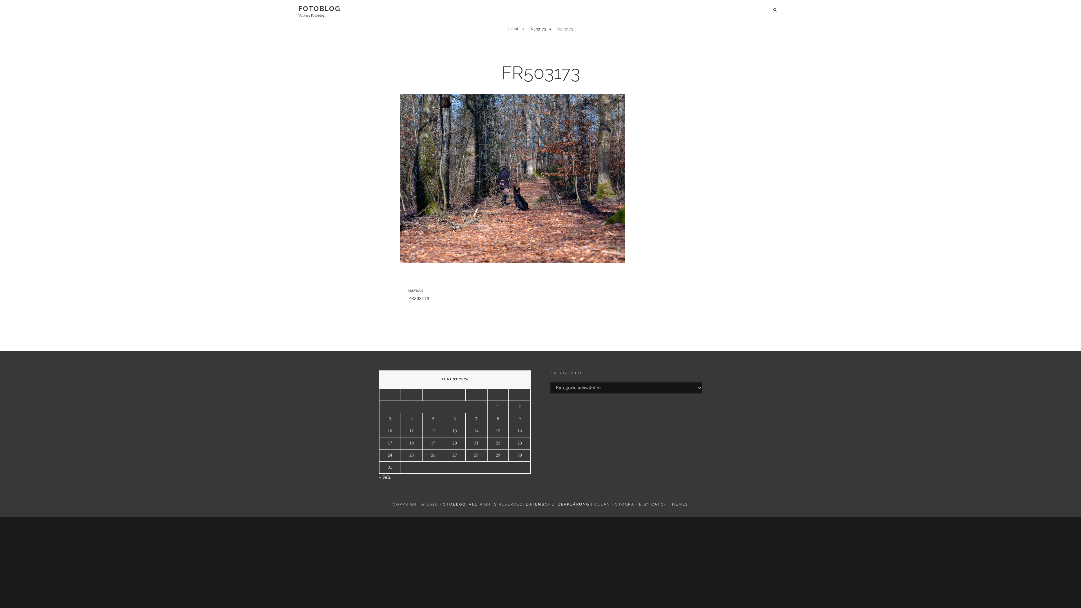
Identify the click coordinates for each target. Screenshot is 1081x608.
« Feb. (385, 477)
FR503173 (538, 29)
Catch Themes (669, 504)
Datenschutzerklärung (557, 504)
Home (514, 29)
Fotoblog (319, 9)
